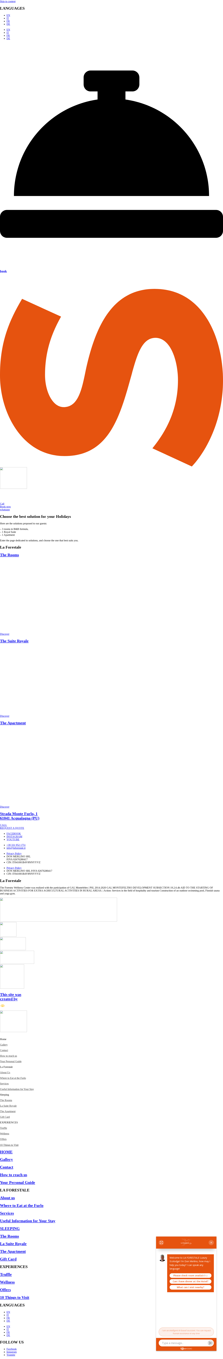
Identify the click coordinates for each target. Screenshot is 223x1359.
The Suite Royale (14, 641)
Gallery (4, 1044)
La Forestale (6, 1067)
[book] (111, 264)
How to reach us (8, 1055)
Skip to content (8, 1)
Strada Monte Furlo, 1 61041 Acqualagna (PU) (19, 816)
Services (4, 1083)
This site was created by (10, 996)
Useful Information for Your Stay (17, 1089)
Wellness (4, 1133)
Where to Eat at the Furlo (13, 1078)
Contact (4, 1050)
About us (7, 1198)
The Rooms (9, 555)
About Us (5, 1072)
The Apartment (13, 723)
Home (3, 1039)
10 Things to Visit (9, 1145)
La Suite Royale (8, 1105)
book (3, 271)
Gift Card (5, 1117)
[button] (111, 1039)
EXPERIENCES (9, 1122)
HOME (6, 1152)
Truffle (3, 1128)
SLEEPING (10, 1228)
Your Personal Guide (11, 1061)
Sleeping (4, 1094)
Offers (3, 1139)
